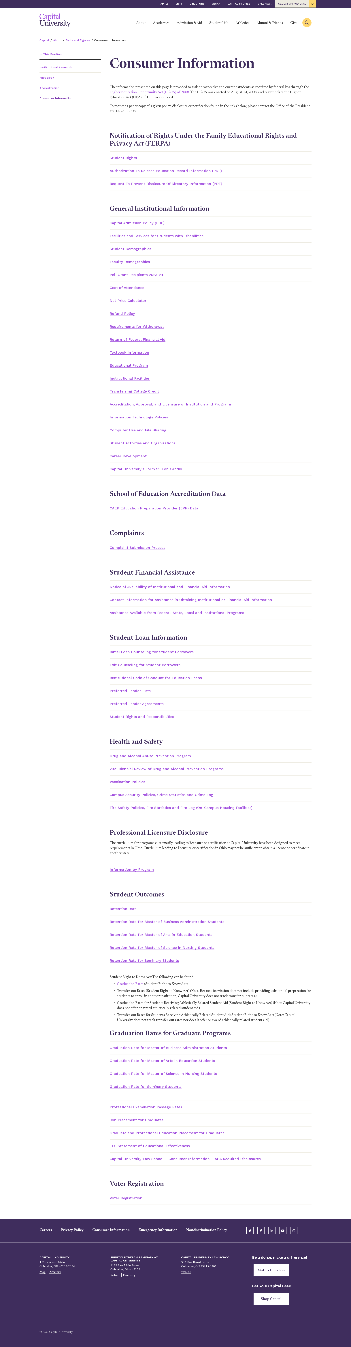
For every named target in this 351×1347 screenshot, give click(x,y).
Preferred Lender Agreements (137, 703)
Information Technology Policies (139, 417)
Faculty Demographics (130, 262)
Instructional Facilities (130, 378)
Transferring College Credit (134, 391)
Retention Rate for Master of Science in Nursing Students (162, 947)
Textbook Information (129, 352)
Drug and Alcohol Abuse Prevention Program (150, 756)
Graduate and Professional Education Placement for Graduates (167, 1133)
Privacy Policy (72, 1230)
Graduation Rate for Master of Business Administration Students (168, 1047)
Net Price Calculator (128, 300)
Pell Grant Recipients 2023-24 (136, 275)
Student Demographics (130, 249)
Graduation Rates (130, 984)
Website (115, 1275)
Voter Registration (126, 1198)
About (141, 23)
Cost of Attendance (127, 287)
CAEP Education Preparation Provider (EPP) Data (154, 508)
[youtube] (282, 1230)
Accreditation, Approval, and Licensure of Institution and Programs (171, 404)
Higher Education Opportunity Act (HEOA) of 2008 (149, 92)
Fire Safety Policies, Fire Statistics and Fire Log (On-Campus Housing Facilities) (181, 807)
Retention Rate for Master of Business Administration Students (167, 921)
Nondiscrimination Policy (206, 1230)
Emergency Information (158, 1230)
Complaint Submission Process (137, 547)
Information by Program (132, 869)
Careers (45, 1230)
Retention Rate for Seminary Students (144, 960)
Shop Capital (271, 1299)
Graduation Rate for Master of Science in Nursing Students (163, 1073)
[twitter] (250, 1230)
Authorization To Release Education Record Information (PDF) (166, 171)
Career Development (128, 456)
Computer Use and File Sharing (138, 430)
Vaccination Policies (127, 782)
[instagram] (293, 1230)
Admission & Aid (189, 23)
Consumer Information (111, 1230)
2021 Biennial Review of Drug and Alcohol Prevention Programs (167, 769)
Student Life (218, 23)
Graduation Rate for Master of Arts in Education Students (162, 1060)
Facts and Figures (78, 40)
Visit (179, 3)
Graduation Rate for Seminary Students (146, 1086)
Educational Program (129, 365)
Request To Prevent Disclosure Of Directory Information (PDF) (166, 183)
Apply (164, 3)
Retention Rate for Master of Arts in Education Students (161, 934)
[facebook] (261, 1230)
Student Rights (123, 158)
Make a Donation (271, 1270)
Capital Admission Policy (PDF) (137, 223)
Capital (44, 40)
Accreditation (49, 88)
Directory (197, 3)
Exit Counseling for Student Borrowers (145, 665)
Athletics (242, 23)
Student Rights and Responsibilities (142, 716)
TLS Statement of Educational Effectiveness (150, 1146)
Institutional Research (55, 67)
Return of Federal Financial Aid (137, 339)
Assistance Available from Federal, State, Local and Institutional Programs (177, 612)
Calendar (264, 3)
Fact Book (46, 77)
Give (293, 23)
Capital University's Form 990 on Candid (146, 469)
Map (42, 1272)
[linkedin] (271, 1230)
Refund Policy (122, 313)
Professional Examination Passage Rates (146, 1107)
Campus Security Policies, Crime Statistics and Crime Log (161, 795)
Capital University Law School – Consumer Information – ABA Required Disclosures (185, 1159)
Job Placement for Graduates (136, 1120)
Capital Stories (238, 3)
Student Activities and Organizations (143, 443)
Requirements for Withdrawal (137, 326)
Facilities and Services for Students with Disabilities (156, 236)
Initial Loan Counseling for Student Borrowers (152, 652)
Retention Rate (123, 909)
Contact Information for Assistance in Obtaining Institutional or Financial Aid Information (191, 600)
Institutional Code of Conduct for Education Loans (156, 678)
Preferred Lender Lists (130, 691)
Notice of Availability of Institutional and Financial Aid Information (170, 587)
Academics (161, 23)
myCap (216, 3)
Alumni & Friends (269, 23)
